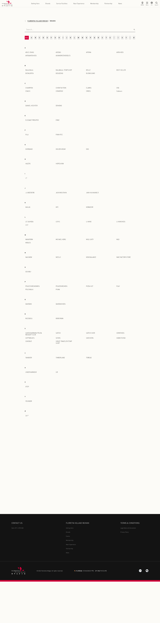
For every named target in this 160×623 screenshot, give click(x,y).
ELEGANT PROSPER (31, 120)
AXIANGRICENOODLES (63, 55)
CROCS (88, 91)
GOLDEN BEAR (60, 149)
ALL (26, 37)
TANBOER (28, 358)
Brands (47, 3)
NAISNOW (28, 257)
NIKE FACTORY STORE (123, 257)
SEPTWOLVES (29, 338)
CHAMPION (29, 88)
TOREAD (89, 358)
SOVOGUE (28, 341)
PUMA (58, 289)
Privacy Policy (124, 532)
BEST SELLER (121, 70)
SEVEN (58, 338)
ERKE (57, 120)
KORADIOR (89, 207)
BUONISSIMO (90, 73)
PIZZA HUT (89, 286)
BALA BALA (29, 70)
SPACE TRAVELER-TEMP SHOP (64, 342)
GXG (87, 149)
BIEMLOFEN (29, 73)
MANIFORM (29, 239)
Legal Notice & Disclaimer (128, 528)
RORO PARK (59, 318)
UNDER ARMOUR (31, 372)
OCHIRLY (28, 272)
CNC (117, 88)
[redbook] (140, 570)
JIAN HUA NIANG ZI (92, 193)
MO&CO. (28, 243)
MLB (117, 239)
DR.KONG (59, 106)
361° (26, 416)
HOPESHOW (60, 164)
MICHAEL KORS (61, 239)
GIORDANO (28, 149)
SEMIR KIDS (120, 333)
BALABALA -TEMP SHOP (64, 70)
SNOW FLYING (120, 338)
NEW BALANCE (91, 257)
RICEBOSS (28, 318)
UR (57, 372)
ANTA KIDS (120, 52)
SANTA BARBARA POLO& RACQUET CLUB (33, 334)
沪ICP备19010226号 (101, 571)
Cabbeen (119, 91)
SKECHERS (89, 338)
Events (68, 536)
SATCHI (58, 333)
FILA (26, 135)
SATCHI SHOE (90, 333)
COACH (27, 91)
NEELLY (58, 257)
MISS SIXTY (89, 239)
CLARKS (88, 88)
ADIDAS (58, 52)
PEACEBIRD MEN (61, 286)
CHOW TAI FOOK (61, 88)
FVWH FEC (59, 135)
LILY (26, 225)
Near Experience (78, 3)
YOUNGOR (28, 401)
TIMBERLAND (60, 358)
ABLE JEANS (29, 52)
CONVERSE (59, 91)
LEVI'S (58, 222)
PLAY (118, 286)
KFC (57, 207)
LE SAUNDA (29, 222)
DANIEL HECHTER (31, 106)
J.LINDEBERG (29, 193)
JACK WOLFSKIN (61, 193)
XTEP (27, 387)
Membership (94, 3)
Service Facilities (61, 3)
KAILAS (27, 207)
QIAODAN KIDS (61, 304)
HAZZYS (28, 164)
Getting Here (35, 3)
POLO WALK (29, 289)
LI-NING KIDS (120, 222)
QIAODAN (28, 304)
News (120, 3)
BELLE (88, 70)
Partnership (108, 3)
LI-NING (88, 222)
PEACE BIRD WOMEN (32, 286)
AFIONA (88, 52)
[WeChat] (147, 570)
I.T (26, 178)
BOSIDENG (59, 73)
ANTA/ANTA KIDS (31, 55)
